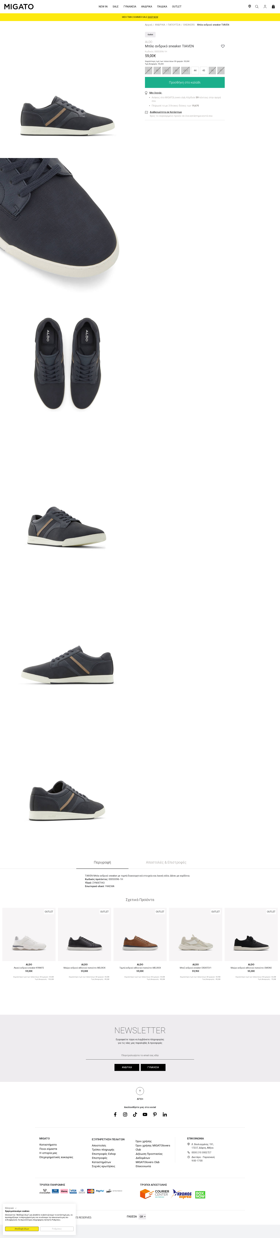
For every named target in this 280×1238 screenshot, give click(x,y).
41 (148, 70)
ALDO (29, 964)
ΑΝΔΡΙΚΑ (160, 24)
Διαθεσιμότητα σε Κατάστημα (166, 112)
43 (176, 70)
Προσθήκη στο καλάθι (185, 82)
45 (203, 70)
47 (221, 70)
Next (50, 933)
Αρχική (148, 24)
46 (212, 70)
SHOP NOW (154, 17)
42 (157, 70)
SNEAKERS (189, 24)
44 (195, 70)
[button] (11, 1208)
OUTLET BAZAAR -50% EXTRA (140, 17)
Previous (8, 933)
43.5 (185, 70)
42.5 (166, 70)
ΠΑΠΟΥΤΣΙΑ (174, 24)
